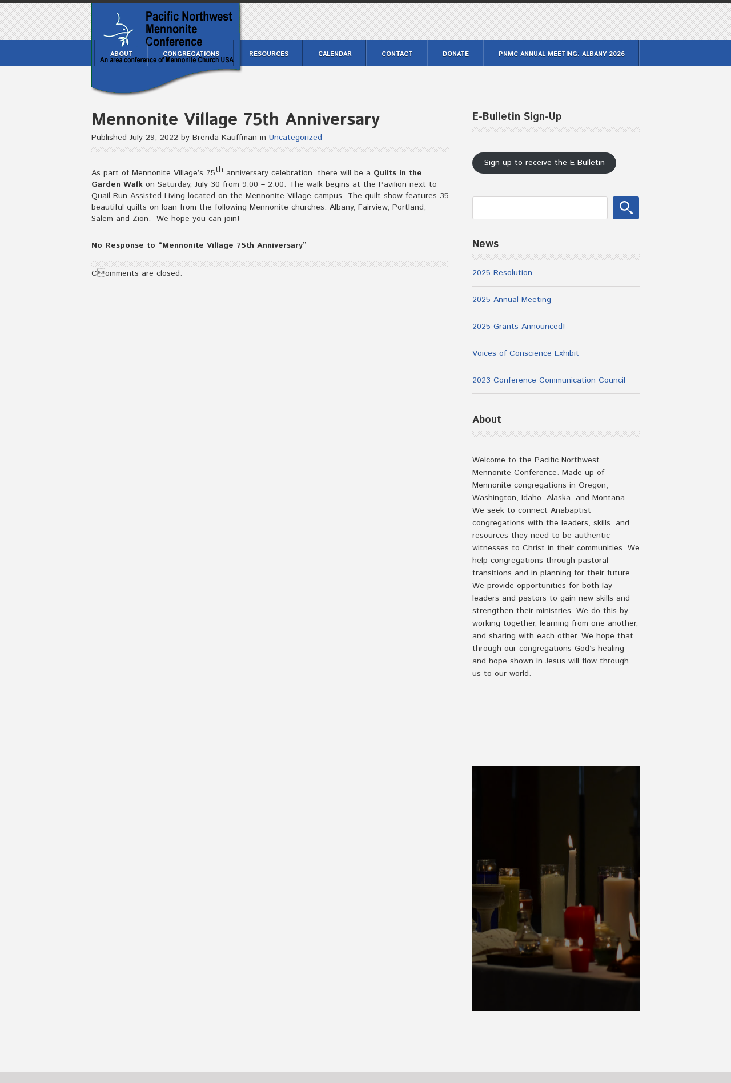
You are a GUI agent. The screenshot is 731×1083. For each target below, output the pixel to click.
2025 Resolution (502, 273)
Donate (456, 54)
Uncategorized (295, 137)
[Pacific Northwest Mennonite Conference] (167, 90)
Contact (397, 54)
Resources (268, 54)
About (121, 54)
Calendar (335, 54)
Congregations (191, 54)
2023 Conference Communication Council (548, 380)
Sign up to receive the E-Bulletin (544, 162)
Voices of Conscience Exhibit (525, 353)
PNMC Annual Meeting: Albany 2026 (562, 54)
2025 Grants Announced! (518, 326)
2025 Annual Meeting (511, 299)
